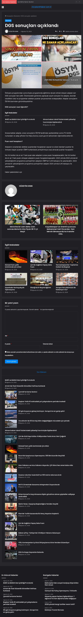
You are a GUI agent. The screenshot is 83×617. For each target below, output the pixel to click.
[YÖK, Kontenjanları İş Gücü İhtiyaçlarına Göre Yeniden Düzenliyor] (11, 545)
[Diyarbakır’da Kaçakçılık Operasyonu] (16, 279)
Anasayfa (9, 16)
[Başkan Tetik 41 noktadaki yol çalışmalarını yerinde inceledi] (11, 404)
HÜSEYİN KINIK (13, 31)
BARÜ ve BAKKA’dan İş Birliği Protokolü (20, 119)
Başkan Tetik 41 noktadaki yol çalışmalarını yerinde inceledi (41, 401)
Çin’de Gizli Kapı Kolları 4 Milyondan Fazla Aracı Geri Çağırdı (42, 436)
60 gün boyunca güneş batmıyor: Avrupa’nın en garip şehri (41, 411)
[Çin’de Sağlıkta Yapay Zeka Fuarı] (41, 256)
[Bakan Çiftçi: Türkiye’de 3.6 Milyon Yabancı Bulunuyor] (11, 536)
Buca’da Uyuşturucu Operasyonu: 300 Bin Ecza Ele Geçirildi (41, 456)
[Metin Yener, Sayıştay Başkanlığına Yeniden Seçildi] (11, 507)
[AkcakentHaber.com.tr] (41, 6)
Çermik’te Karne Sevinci (26, 2)
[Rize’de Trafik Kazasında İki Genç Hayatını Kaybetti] (11, 517)
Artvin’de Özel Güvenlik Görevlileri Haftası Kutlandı (25, 386)
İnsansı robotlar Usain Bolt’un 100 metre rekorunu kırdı (39, 475)
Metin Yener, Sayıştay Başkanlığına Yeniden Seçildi (38, 504)
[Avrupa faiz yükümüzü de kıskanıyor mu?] (67, 279)
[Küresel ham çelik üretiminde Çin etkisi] (16, 256)
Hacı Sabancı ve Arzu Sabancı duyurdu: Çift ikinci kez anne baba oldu (45, 465)
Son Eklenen (41, 372)
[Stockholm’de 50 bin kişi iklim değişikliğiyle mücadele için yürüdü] (11, 424)
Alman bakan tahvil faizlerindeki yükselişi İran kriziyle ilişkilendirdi (31, 430)
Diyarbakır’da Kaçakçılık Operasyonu (14, 288)
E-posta (8, 344)
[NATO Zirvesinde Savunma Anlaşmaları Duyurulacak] (11, 488)
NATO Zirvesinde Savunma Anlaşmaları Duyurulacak (39, 485)
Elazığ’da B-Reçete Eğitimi (40, 287)
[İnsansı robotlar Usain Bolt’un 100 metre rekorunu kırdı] (11, 478)
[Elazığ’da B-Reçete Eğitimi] (41, 279)
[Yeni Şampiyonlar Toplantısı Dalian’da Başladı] (67, 256)
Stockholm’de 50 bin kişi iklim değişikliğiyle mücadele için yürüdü (43, 421)
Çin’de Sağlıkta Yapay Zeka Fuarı (41, 266)
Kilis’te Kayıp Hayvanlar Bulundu (31, 552)
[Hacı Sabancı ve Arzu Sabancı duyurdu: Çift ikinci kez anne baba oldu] (11, 468)
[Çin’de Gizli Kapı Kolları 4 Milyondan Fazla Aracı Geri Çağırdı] (11, 439)
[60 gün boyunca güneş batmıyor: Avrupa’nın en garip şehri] (11, 414)
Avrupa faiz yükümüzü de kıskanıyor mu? (66, 288)
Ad (6, 336)
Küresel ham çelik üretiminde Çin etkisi (13, 266)
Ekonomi (17, 16)
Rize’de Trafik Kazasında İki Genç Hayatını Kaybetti (38, 514)
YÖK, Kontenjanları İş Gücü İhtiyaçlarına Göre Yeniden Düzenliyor (43, 542)
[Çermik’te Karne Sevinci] (11, 395)
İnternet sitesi (48, 344)
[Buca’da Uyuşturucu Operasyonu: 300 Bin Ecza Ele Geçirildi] (11, 459)
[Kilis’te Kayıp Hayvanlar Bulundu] (11, 555)
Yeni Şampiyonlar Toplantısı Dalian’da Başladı (67, 266)
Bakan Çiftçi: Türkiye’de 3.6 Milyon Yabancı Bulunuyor (39, 533)
